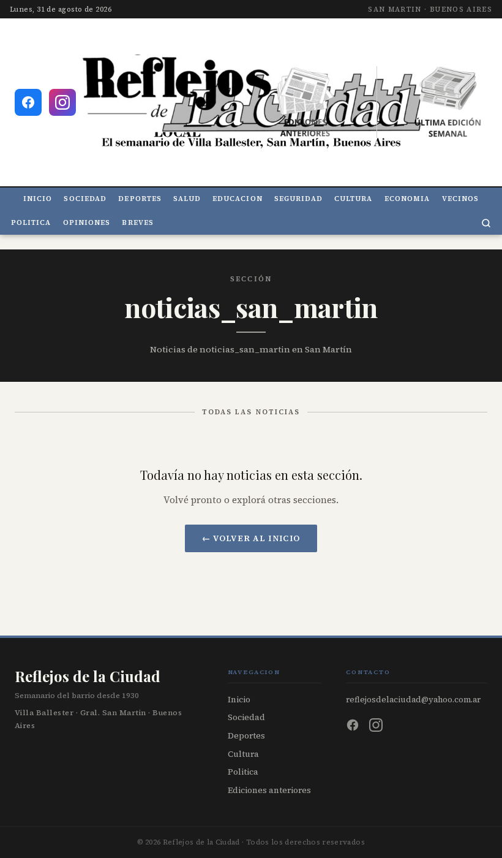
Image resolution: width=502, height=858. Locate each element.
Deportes (140, 198)
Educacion (237, 198)
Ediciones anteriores (269, 790)
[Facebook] (352, 725)
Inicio (38, 198)
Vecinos (460, 198)
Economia (407, 198)
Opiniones (87, 222)
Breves (138, 222)
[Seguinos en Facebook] (28, 102)
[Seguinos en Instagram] (62, 102)
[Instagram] (376, 725)
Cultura (353, 198)
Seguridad (298, 198)
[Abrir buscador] (486, 223)
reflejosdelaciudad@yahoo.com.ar (413, 699)
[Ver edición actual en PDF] (448, 102)
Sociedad (85, 198)
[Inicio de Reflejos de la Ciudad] (251, 102)
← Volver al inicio (251, 538)
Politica (31, 222)
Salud (186, 198)
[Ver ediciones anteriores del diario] (305, 102)
